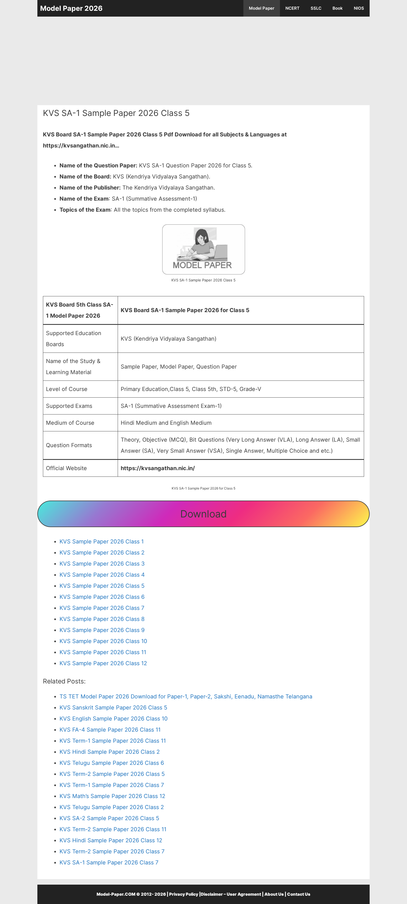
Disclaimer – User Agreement (231, 894)
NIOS (359, 8)
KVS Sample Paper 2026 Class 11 (103, 652)
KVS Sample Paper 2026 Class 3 (102, 563)
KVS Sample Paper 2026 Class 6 (102, 597)
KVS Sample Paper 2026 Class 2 (102, 552)
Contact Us (298, 894)
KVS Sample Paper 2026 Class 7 (102, 608)
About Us (274, 894)
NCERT (292, 8)
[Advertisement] (203, 61)
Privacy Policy (183, 894)
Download (203, 514)
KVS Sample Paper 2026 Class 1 (102, 541)
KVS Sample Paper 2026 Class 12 (103, 663)
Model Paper (261, 8)
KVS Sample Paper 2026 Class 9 (102, 630)
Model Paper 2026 (71, 8)
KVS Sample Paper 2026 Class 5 (102, 585)
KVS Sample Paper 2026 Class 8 (102, 619)
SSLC (316, 8)
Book (338, 8)
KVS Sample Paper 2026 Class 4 (102, 574)
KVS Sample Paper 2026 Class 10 (103, 641)
